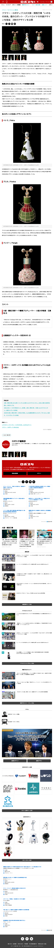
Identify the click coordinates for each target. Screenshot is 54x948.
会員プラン (39, 760)
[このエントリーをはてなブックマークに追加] (15, 24)
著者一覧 (9, 943)
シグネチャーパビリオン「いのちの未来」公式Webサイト (17, 425)
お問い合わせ (20, 943)
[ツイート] (6, 24)
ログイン (39, 473)
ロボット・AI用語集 (16, 4)
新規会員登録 (15, 473)
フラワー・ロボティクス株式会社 (10, 427)
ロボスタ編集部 (19, 441)
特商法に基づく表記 (42, 943)
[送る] (12, 24)
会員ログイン (15, 760)
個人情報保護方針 (33, 943)
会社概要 (14, 943)
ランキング (8, 4)
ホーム (3, 4)
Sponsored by (43, 521)
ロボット (51, 4)
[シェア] (9, 24)
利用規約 (26, 943)
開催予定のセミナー (26, 4)
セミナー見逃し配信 (36, 4)
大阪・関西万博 (7, 435)
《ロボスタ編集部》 (47, 429)
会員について (44, 4)
